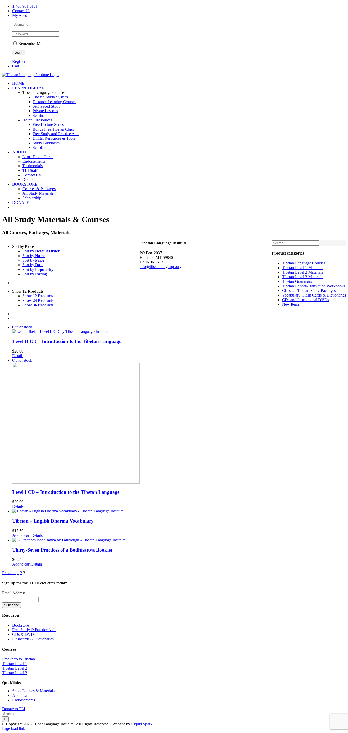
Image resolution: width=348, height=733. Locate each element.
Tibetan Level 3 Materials (302, 277)
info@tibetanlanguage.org (160, 266)
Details (17, 356)
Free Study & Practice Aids (34, 630)
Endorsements (23, 700)
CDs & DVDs (23, 634)
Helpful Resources (37, 120)
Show (37, 296)
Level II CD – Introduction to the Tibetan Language (66, 341)
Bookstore (20, 625)
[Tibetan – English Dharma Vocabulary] (76, 511)
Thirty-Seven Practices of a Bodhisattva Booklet (62, 550)
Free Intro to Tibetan (18, 659)
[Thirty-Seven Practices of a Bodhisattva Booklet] (76, 540)
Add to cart (21, 535)
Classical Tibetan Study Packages (309, 290)
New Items (291, 304)
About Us (20, 695)
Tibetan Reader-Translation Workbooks (313, 286)
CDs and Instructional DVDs (305, 300)
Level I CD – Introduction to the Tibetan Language (65, 492)
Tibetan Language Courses (303, 263)
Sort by (41, 251)
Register (18, 61)
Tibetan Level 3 (14, 673)
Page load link (13, 728)
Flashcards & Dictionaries (33, 639)
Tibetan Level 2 (14, 668)
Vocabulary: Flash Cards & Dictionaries (314, 295)
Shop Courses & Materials (33, 691)
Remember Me (29, 43)
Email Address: (14, 593)
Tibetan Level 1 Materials (302, 267)
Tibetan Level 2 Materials (302, 272)
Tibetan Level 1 (14, 663)
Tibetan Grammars (297, 281)
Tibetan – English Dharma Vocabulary (53, 521)
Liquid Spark (141, 724)
